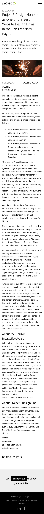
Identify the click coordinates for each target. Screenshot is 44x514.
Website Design (30, 83)
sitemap (22, 504)
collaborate (19, 479)
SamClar (22, 140)
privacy (14, 501)
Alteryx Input (27, 147)
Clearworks (23, 133)
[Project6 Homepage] (9, 3)
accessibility (24, 501)
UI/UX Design (8, 83)
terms (7, 501)
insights (34, 501)
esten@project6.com (11, 448)
